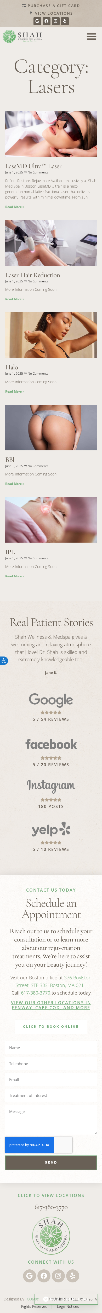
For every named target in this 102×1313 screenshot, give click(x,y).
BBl (9, 459)
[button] (91, 36)
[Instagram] (56, 21)
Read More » (14, 207)
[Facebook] (46, 21)
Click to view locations (51, 1195)
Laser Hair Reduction (32, 275)
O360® (33, 1299)
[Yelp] (65, 21)
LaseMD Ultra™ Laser (34, 166)
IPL (10, 552)
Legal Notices (68, 1306)
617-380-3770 (35, 993)
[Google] (37, 21)
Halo (11, 367)
